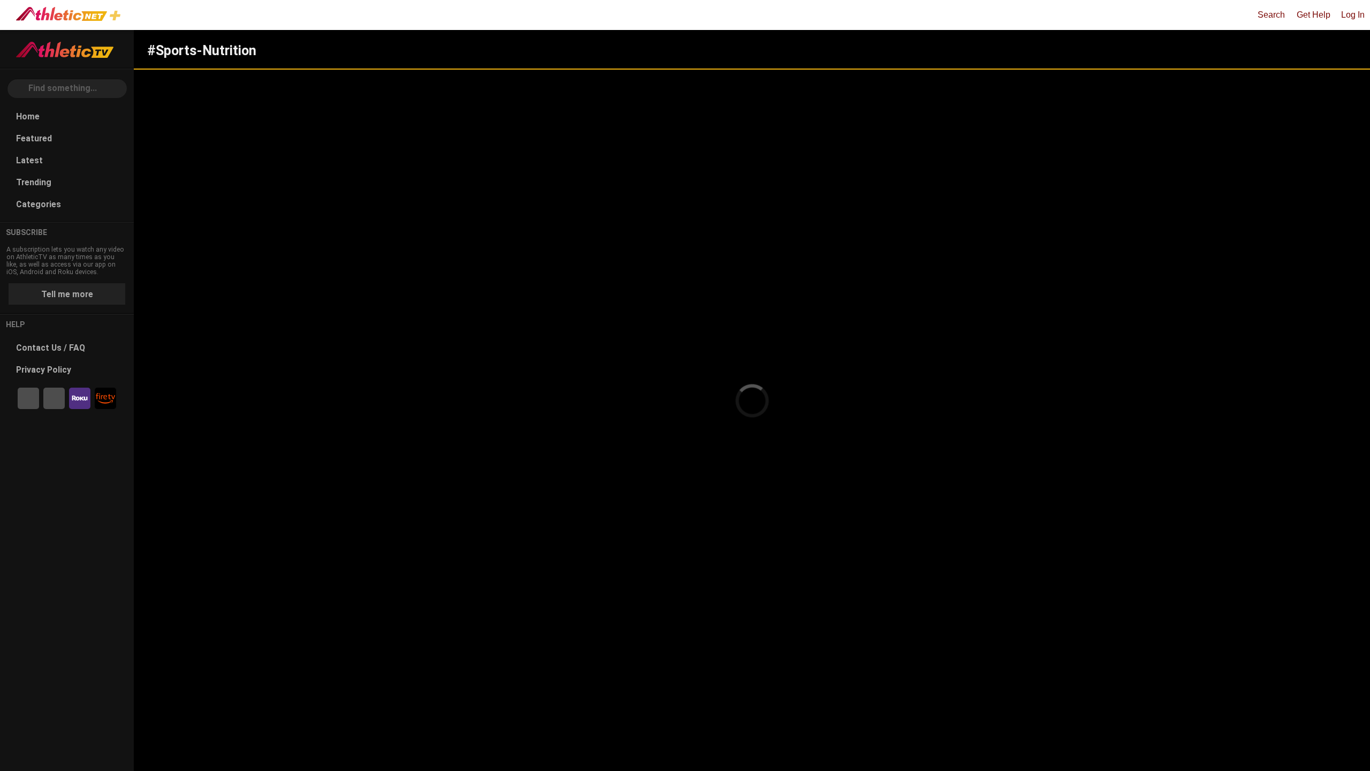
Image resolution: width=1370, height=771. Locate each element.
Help (15, 324)
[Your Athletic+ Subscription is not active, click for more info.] (117, 17)
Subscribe (26, 232)
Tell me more (67, 294)
